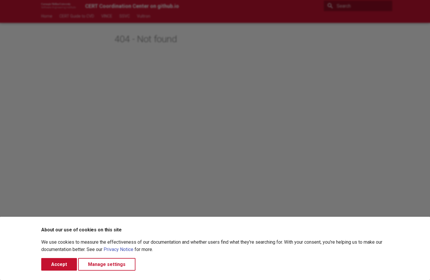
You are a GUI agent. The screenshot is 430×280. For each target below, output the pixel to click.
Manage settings (106, 264)
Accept (59, 264)
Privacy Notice (118, 249)
